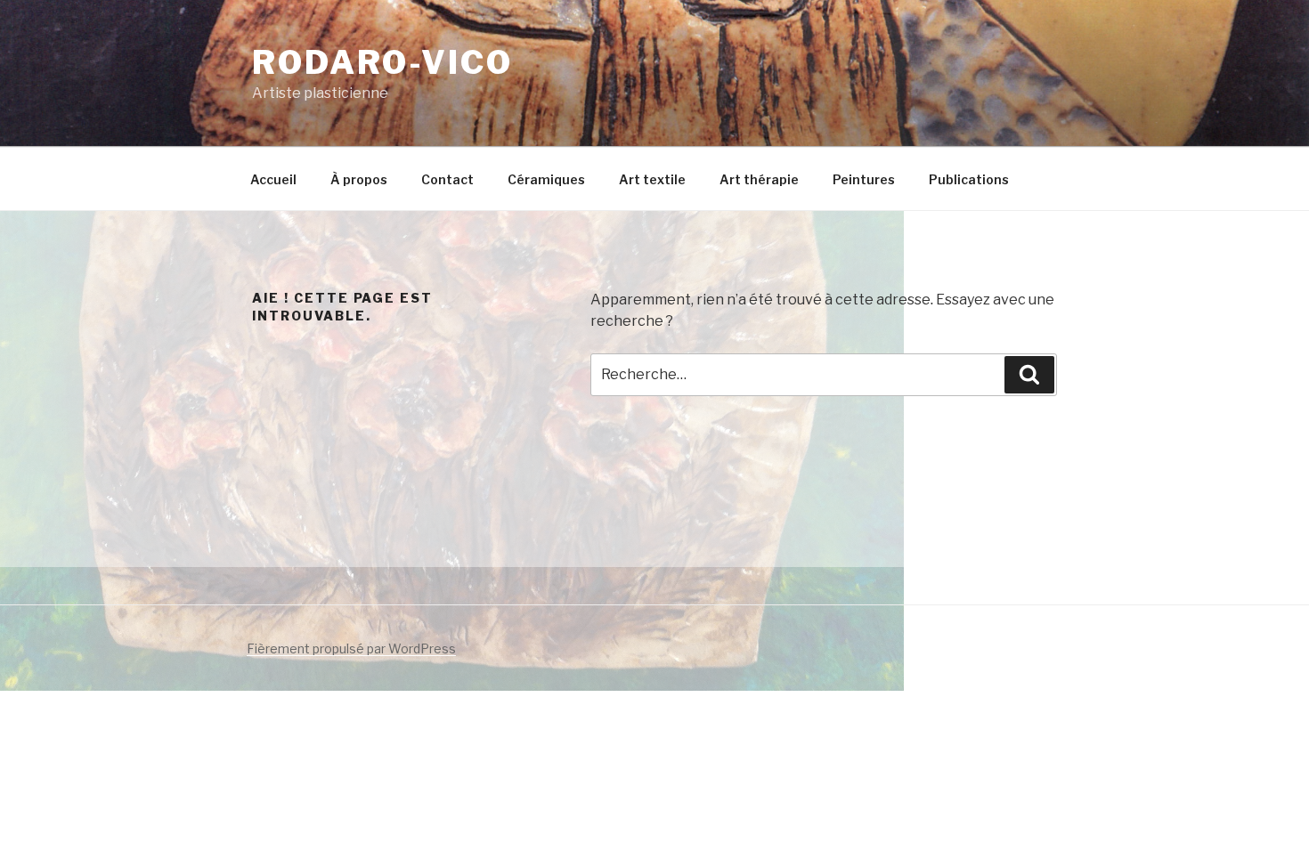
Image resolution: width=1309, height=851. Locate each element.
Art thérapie (759, 179)
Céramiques (546, 179)
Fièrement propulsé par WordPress (351, 648)
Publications (969, 179)
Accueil (273, 179)
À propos (358, 179)
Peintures (864, 179)
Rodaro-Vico (382, 62)
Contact (447, 179)
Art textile (652, 179)
